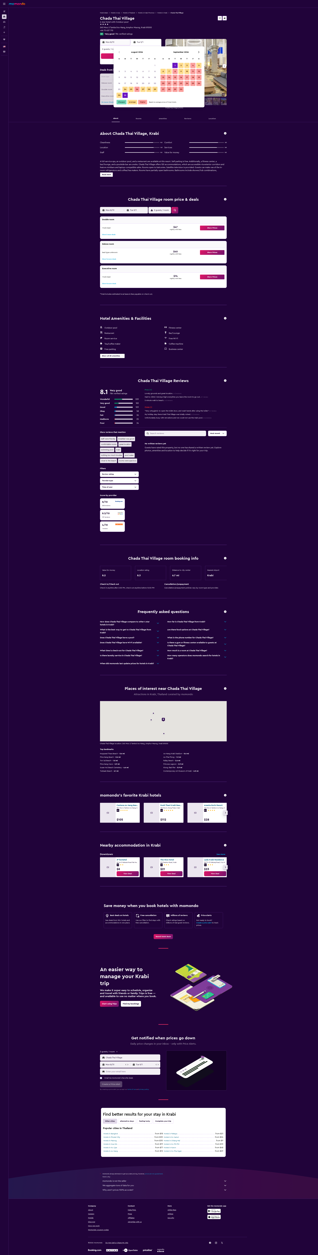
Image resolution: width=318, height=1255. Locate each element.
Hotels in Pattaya (170, 1134)
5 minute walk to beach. (159, 400)
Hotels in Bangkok (110, 1134)
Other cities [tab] (110, 1121)
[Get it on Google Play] (214, 1211)
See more (221, 854)
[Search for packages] (4, 27)
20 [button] (143, 83)
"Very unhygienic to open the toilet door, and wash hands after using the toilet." (181, 411)
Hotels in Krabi (162, 13)
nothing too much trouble (111, 455)
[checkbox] (112, 503)
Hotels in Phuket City (111, 1137)
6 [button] (143, 71)
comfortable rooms (108, 444)
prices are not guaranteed (154, 1174)
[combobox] (132, 1057)
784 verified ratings (124, 34)
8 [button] (155, 71)
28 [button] (149, 89)
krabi (118, 450)
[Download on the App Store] (214, 1217)
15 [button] (155, 77)
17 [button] (125, 83)
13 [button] (143, 77)
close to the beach (108, 461)
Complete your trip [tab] (163, 1121)
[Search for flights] (4, 11)
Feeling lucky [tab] (144, 1121)
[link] (128, 873)
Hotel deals (104, 13)
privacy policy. (144, 1089)
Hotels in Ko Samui (171, 1137)
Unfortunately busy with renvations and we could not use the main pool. (178, 418)
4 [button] (131, 71)
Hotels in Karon (170, 1148)
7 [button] (148, 71)
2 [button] (119, 71)
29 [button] (155, 89)
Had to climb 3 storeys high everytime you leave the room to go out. (176, 397)
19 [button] (137, 83)
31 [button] (125, 95)
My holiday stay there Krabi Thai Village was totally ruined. (172, 414)
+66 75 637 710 (106, 30)
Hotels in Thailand (129, 13)
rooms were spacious (127, 461)
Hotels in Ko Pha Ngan (173, 1151)
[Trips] (4, 39)
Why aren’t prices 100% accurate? (117, 1190)
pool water (129, 455)
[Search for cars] (4, 21)
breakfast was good (126, 439)
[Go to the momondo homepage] (17, 3)
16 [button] (119, 83)
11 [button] (131, 77)
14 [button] (149, 77)
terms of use (132, 1089)
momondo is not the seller (114, 1181)
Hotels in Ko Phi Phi (171, 1144)
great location (125, 444)
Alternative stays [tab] (127, 1121)
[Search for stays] (4, 16)
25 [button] (131, 89)
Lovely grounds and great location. (163, 393)
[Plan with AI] (4, 32)
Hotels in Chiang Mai (172, 1141)
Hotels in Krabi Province (146, 13)
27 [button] (143, 89)
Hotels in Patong (110, 1141)
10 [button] (125, 77)
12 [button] (137, 77)
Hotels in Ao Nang (110, 1151)
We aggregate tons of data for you (118, 1185)
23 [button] (119, 89)
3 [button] (125, 71)
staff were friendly (108, 439)
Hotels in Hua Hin (110, 1144)
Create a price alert (204, 923)
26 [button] (137, 89)
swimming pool (107, 450)
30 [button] (119, 95)
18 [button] (131, 83)
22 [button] (155, 83)
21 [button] (149, 83)
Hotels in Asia (115, 13)
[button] (4, 4)
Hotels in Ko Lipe (110, 1148)
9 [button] (119, 77)
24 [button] (125, 89)
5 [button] (137, 71)
